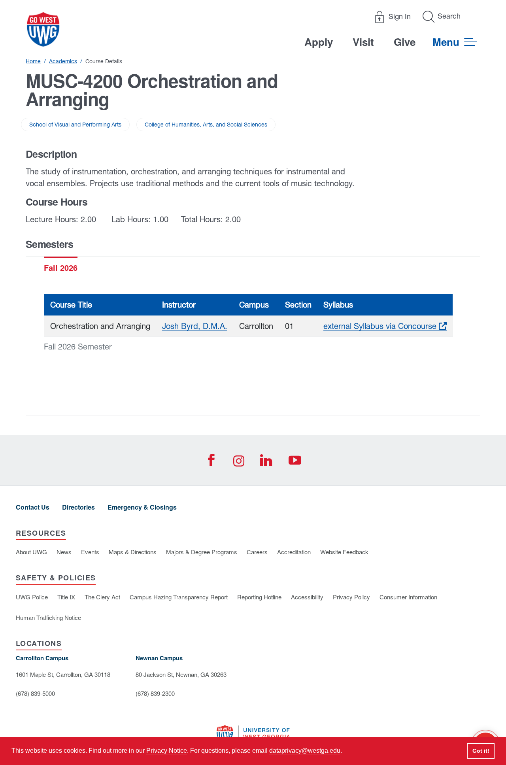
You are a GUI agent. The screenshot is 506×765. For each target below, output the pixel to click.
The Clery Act (102, 597)
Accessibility (307, 597)
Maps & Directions (133, 552)
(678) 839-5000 (35, 693)
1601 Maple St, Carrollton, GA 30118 (63, 674)
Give (404, 41)
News (64, 552)
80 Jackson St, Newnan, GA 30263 (181, 674)
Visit (363, 41)
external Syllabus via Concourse (385, 326)
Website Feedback (344, 552)
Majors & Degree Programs (201, 552)
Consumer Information (408, 597)
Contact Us (32, 507)
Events (90, 552)
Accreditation (294, 552)
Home (33, 61)
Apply (318, 41)
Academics (63, 61)
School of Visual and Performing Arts (75, 124)
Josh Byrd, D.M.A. (194, 326)
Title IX (66, 597)
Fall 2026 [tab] (60, 267)
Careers (257, 552)
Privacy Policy (351, 597)
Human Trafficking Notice (48, 617)
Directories (78, 507)
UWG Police (32, 597)
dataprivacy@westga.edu (304, 750)
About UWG (31, 552)
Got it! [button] (480, 751)
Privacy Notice (166, 750)
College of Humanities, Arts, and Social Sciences (206, 124)
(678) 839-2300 (155, 693)
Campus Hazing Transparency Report (179, 597)
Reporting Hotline (259, 597)
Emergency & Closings (142, 507)
